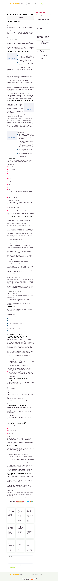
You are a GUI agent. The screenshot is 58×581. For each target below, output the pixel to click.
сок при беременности (25, 441)
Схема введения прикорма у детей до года (43, 24)
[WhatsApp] (32, 501)
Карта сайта (36, 574)
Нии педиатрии (39, 28)
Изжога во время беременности (30, 526)
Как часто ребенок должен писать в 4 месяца (43, 20)
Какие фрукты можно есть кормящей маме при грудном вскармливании (29, 110)
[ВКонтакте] (28, 501)
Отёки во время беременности (20, 542)
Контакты (41, 574)
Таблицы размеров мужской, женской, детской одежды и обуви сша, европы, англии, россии (45, 57)
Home (8, 12)
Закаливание (43, 15)
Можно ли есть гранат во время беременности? (12, 59)
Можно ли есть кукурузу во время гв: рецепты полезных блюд (12, 138)
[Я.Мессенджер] (27, 501)
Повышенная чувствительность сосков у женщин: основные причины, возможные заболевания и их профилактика (43, 37)
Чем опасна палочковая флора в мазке (45, 32)
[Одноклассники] (30, 501)
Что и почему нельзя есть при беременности (20, 527)
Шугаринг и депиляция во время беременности (10, 542)
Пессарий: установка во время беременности (29, 542)
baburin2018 (14, 3)
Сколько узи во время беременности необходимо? (10, 527)
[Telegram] (31, 501)
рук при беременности (10, 483)
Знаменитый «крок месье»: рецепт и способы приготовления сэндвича (42, 51)
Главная (33, 574)
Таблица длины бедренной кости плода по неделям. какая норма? (45, 42)
